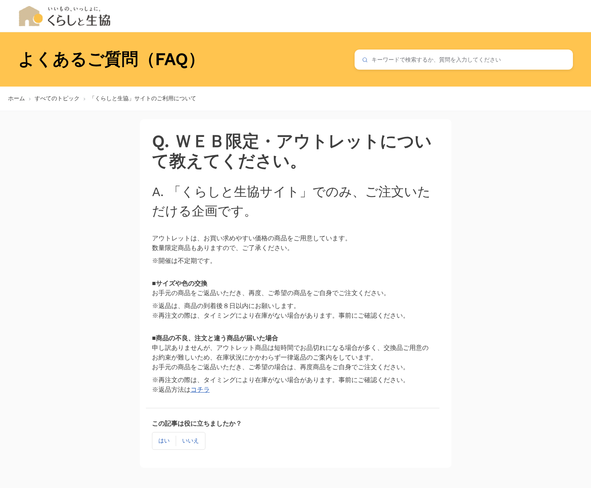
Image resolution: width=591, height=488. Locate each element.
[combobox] (464, 60)
